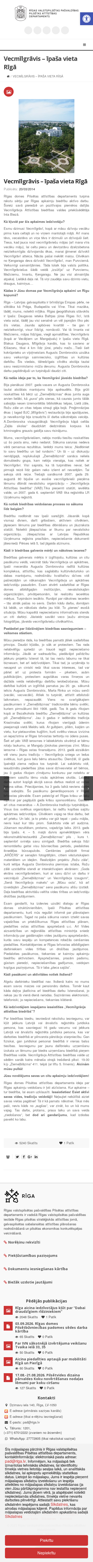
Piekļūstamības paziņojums (33, 1255)
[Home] (8, 76)
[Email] (65, 30)
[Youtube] (47, 30)
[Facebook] (37, 30)
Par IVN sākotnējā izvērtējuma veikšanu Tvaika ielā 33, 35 (51, 1345)
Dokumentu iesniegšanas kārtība (38, 1268)
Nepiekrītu (46, 1553)
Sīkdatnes (59, 1504)
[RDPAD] (46, 13)
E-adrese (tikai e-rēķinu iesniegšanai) (36, 1416)
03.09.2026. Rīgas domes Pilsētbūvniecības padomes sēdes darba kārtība (51, 1327)
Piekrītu (46, 1540)
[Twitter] (28, 30)
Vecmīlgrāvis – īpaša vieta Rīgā (45, 181)
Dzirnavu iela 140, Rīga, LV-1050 (33, 1405)
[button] (86, 18)
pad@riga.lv (31, 1422)
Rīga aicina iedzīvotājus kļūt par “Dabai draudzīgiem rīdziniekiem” (50, 1309)
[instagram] (56, 30)
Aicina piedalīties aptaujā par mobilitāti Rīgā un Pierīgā (50, 1361)
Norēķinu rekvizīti (24, 1242)
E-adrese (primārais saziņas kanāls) (35, 1410)
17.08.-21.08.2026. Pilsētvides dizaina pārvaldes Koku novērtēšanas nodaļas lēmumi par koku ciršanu (49, 1379)
